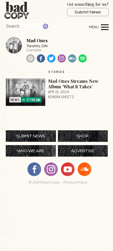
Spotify (82, 58)
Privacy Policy (75, 182)
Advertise (82, 151)
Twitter (51, 58)
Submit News (88, 12)
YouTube (69, 169)
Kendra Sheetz (61, 97)
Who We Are (30, 151)
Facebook (41, 58)
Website (30, 58)
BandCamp (72, 58)
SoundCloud (86, 169)
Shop (83, 136)
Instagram (62, 58)
